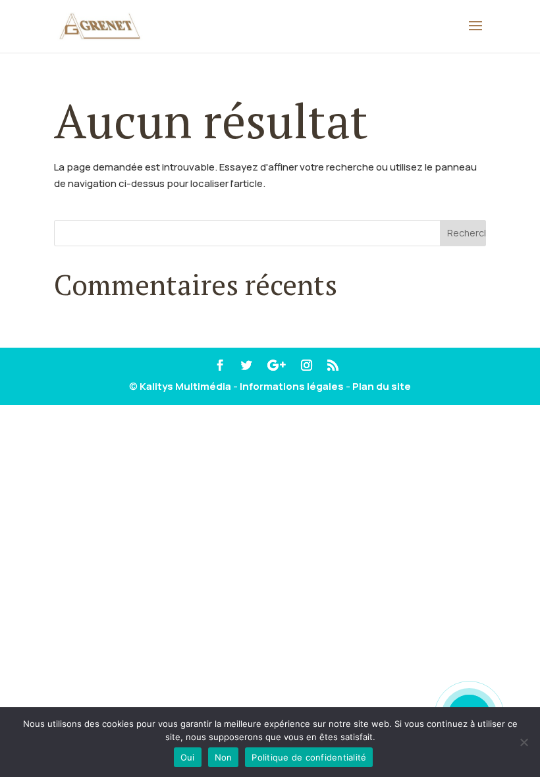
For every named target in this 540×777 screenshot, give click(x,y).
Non (223, 757)
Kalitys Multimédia (185, 386)
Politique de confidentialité (309, 757)
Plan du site (381, 386)
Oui (187, 757)
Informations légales (292, 386)
